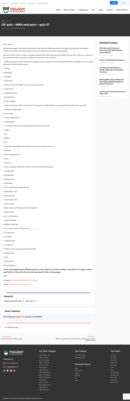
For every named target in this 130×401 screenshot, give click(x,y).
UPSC (76, 380)
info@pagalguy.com (12, 367)
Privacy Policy (43, 3)
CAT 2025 (113, 355)
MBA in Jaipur (43, 367)
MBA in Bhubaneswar (45, 385)
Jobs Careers (29, 301)
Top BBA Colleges (80, 357)
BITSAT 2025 (114, 382)
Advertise (14, 3)
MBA (76, 368)
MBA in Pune (42, 380)
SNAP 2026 (113, 362)
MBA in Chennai (43, 370)
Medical (77, 373)
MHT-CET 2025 (114, 372)
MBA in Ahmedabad (45, 377)
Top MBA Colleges (80, 355)
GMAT (112, 367)
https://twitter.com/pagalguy (19, 284)
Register (123, 3)
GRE (111, 370)
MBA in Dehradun (44, 389)
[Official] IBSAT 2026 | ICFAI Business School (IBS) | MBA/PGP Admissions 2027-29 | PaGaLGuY (111, 83)
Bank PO (77, 375)
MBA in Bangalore (44, 360)
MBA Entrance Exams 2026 (12, 301)
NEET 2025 (113, 377)
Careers (22, 3)
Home (3, 21)
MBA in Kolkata (43, 382)
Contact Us (32, 3)
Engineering (78, 370)
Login (114, 3)
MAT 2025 (113, 365)
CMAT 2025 (113, 360)
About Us (5, 3)
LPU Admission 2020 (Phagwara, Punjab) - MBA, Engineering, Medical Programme (111, 71)
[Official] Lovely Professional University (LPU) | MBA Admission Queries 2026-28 (110, 51)
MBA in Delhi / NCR (44, 355)
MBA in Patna (43, 387)
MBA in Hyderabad (44, 372)
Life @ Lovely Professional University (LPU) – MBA (112, 94)
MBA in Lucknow (44, 365)
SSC (76, 378)
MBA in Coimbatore (44, 375)
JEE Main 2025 (114, 375)
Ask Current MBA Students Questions (112, 61)
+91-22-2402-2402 (12, 363)
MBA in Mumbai (43, 357)
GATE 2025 (113, 380)
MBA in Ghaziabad (44, 362)
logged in (19, 316)
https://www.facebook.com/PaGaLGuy (24, 280)
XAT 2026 (113, 357)
